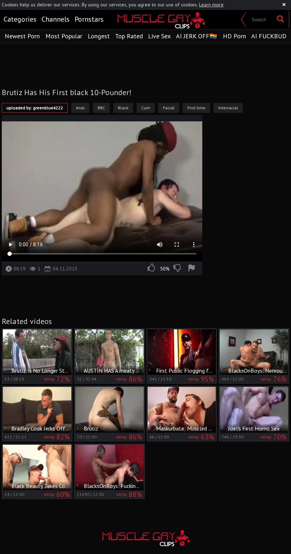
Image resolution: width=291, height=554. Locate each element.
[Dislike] (178, 268)
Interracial (228, 107)
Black (123, 107)
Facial (169, 107)
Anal (80, 107)
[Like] (152, 268)
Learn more (211, 4)
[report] (192, 269)
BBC (101, 107)
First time (196, 107)
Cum (145, 107)
